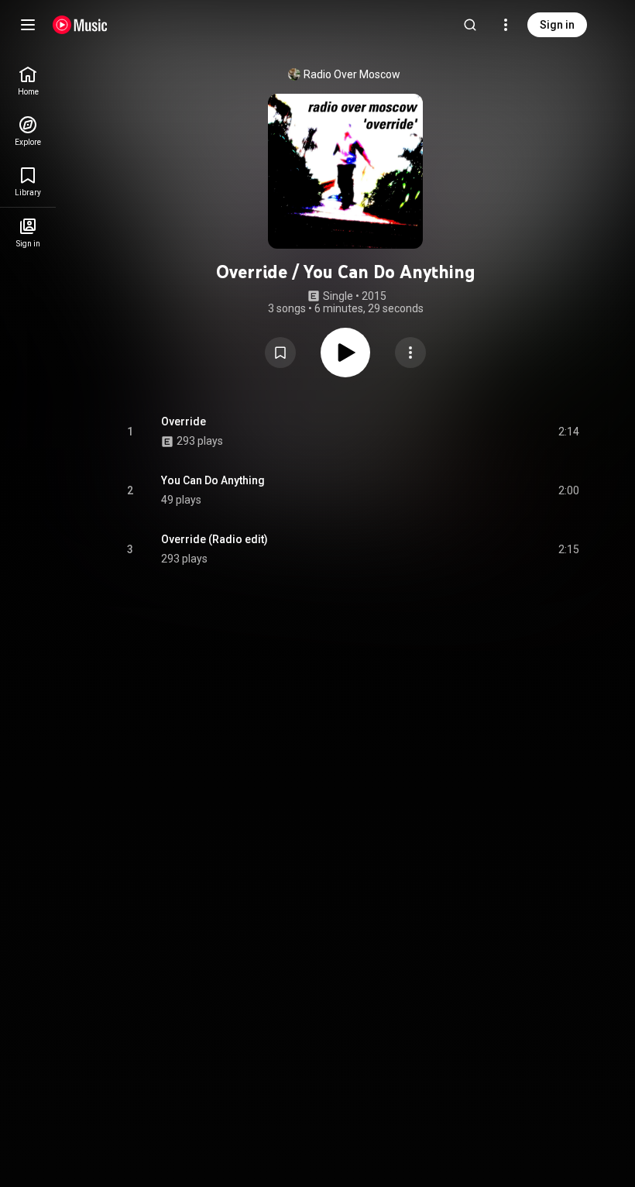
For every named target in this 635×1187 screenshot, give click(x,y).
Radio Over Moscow (352, 74)
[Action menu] (410, 352)
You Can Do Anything (213, 480)
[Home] (80, 24)
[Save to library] (280, 352)
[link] (28, 81)
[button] (280, 352)
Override (183, 421)
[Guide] (28, 24)
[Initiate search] (470, 24)
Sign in (557, 25)
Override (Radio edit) (214, 539)
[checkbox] (568, 431)
